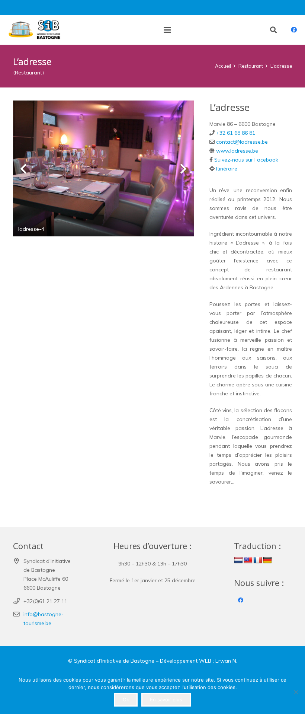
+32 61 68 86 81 (235, 133)
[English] (248, 560)
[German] (267, 560)
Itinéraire (226, 168)
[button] (167, 30)
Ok (126, 699)
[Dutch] (238, 560)
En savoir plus (166, 699)
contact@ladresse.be (242, 141)
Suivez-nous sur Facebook (246, 159)
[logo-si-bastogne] (33, 30)
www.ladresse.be (237, 150)
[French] (257, 560)
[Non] (295, 692)
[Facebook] (294, 30)
